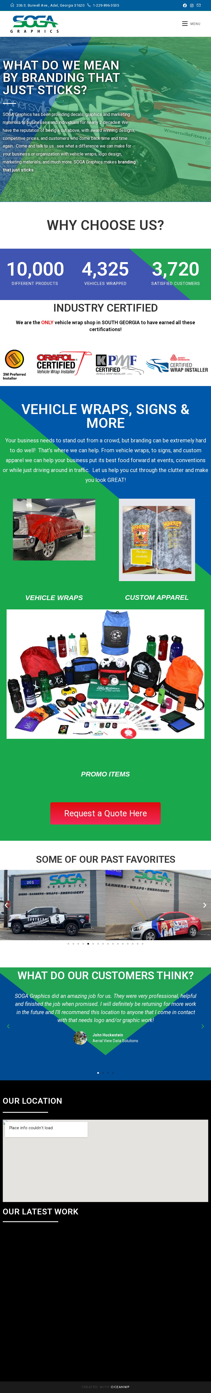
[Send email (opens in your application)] (198, 5)
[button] (6, 905)
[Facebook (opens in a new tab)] (184, 5)
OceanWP (120, 1387)
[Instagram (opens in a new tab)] (191, 5)
